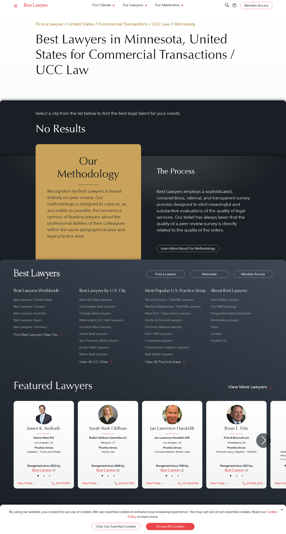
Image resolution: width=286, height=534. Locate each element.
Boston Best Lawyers (94, 347)
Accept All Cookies (170, 526)
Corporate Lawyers (158, 340)
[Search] (227, 5)
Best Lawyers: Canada (29, 306)
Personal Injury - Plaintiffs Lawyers (169, 300)
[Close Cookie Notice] (282, 509)
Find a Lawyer (50, 23)
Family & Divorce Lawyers (163, 320)
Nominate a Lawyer (225, 320)
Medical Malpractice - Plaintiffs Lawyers (173, 306)
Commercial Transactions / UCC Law (134, 23)
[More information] (54, 470)
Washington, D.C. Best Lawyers (101, 320)
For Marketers (167, 5)
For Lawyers (133, 5)
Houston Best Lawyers (95, 327)
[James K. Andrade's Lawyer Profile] (44, 420)
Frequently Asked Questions (231, 313)
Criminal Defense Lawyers (163, 327)
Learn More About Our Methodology (188, 248)
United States (81, 23)
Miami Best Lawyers (93, 354)
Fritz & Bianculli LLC (236, 437)
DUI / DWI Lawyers (158, 334)
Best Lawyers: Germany (30, 327)
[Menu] (16, 5)
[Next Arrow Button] (263, 440)
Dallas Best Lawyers (93, 334)
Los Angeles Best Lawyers (97, 306)
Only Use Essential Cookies (116, 526)
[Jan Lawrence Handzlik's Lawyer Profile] (172, 420)
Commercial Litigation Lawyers (167, 347)
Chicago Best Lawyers (95, 313)
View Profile (25, 483)
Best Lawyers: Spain (28, 320)
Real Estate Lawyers (159, 354)
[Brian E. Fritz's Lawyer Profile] (236, 420)
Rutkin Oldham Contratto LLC (108, 437)
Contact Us (218, 340)
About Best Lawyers (225, 300)
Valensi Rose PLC (43, 437)
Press (214, 327)
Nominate (209, 274)
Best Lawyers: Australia (30, 313)
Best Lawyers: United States (33, 300)
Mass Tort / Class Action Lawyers (168, 313)
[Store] (234, 5)
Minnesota (184, 23)
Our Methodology (224, 306)
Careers (216, 334)
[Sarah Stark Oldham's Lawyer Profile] (108, 420)
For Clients (101, 5)
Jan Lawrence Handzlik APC (172, 437)
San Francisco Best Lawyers (99, 340)
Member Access (253, 274)
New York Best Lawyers (95, 300)
